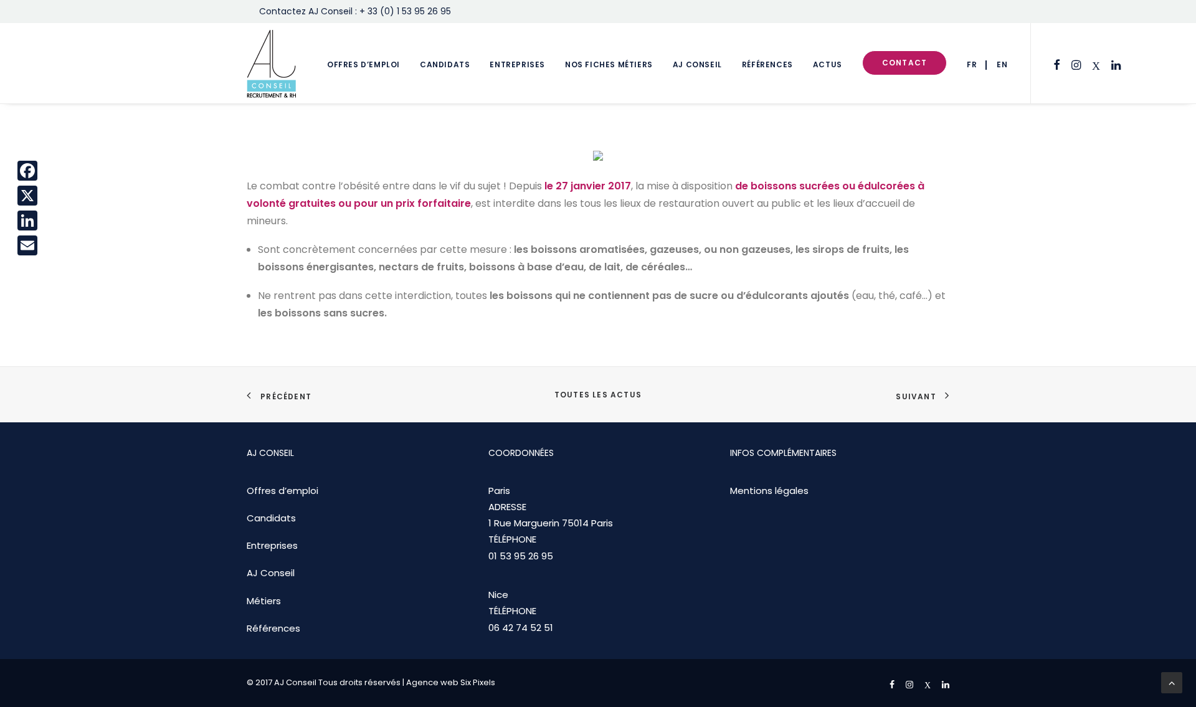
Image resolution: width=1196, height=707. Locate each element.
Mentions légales (769, 490)
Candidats (445, 64)
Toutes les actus (598, 394)
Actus (827, 64)
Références (767, 64)
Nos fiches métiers (609, 64)
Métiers (264, 600)
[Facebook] (27, 170)
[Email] (27, 245)
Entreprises (517, 64)
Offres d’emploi (363, 64)
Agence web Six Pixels (450, 682)
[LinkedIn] (27, 220)
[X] (27, 195)
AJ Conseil (697, 64)
